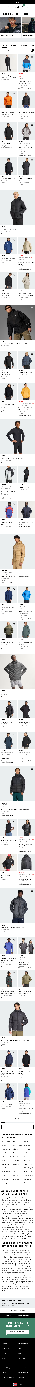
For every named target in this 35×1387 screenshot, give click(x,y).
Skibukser (16, 1175)
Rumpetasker (5, 1149)
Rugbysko (27, 1141)
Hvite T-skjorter (15, 1142)
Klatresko (27, 1160)
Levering (4, 1343)
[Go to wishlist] (7, 7)
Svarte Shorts (28, 1179)
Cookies (4, 1372)
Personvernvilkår (23, 1372)
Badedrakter (5, 1168)
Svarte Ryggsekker (28, 1157)
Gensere (4, 1175)
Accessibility (21, 1377)
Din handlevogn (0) (23, 1315)
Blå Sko (15, 1149)
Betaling (20, 1353)
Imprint (4, 1353)
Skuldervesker (17, 1183)
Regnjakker (16, 1160)
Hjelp (3, 1358)
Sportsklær (16, 1168)
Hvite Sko (16, 1164)
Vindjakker (4, 1179)
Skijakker (16, 1171)
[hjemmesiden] (17, 7)
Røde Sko (16, 1179)
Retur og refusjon (23, 1343)
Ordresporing (6, 1348)
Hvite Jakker (28, 1171)
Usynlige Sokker (15, 1157)
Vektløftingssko (29, 1168)
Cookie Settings (6, 1368)
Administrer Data (23, 1368)
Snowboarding (6, 1171)
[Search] (27, 7)
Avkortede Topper (4, 1153)
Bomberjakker (6, 1156)
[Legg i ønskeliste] (14, 57)
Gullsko (15, 1153)
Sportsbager (5, 1164)
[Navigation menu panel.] (3, 7)
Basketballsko (28, 1175)
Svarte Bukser (17, 1145)
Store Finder (21, 1358)
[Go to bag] (32, 7)
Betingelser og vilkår (8, 1377)
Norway (20, 1384)
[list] (17, 45)
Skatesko (27, 1145)
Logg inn (8, 1315)
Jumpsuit (4, 1145)
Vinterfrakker (5, 1141)
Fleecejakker (28, 1164)
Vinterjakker (28, 1149)
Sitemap (20, 1348)
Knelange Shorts (4, 1183)
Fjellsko (26, 1153)
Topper (3, 1160)
